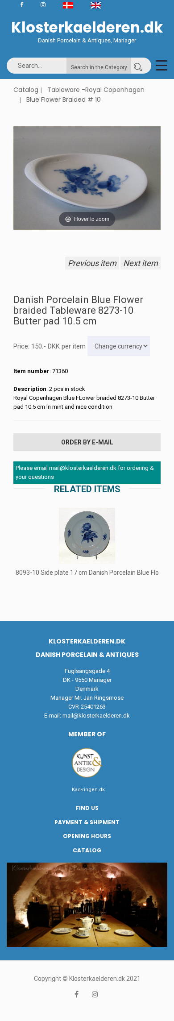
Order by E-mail (87, 442)
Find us (87, 808)
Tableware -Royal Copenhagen (96, 89)
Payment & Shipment (87, 822)
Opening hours (87, 836)
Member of (87, 734)
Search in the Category (99, 67)
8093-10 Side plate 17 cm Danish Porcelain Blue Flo (87, 572)
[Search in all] (137, 66)
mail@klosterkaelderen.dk (96, 715)
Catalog (25, 89)
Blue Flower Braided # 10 (63, 99)
